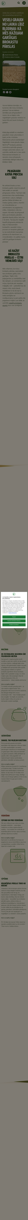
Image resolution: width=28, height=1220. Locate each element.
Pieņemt (14, 616)
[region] (14, 610)
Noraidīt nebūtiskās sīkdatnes (14, 620)
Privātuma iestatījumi (14, 624)
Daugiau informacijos (12, 612)
